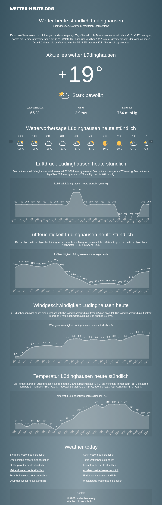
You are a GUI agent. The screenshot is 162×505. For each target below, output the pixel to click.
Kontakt (81, 493)
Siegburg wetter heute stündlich (27, 454)
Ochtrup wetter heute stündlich (27, 465)
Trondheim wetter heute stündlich (28, 475)
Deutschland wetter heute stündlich (29, 460)
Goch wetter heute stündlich (98, 454)
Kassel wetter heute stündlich (99, 465)
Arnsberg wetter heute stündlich (100, 470)
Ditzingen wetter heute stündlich (28, 480)
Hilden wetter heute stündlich (99, 475)
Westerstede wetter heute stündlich (102, 480)
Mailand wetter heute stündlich (27, 470)
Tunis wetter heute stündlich (98, 460)
